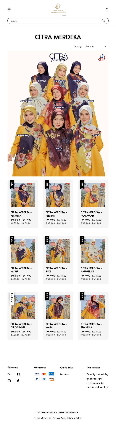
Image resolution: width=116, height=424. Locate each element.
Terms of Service (42, 417)
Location (64, 374)
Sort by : (78, 46)
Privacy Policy (59, 417)
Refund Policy (75, 417)
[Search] (103, 21)
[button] (9, 9)
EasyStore (73, 412)
